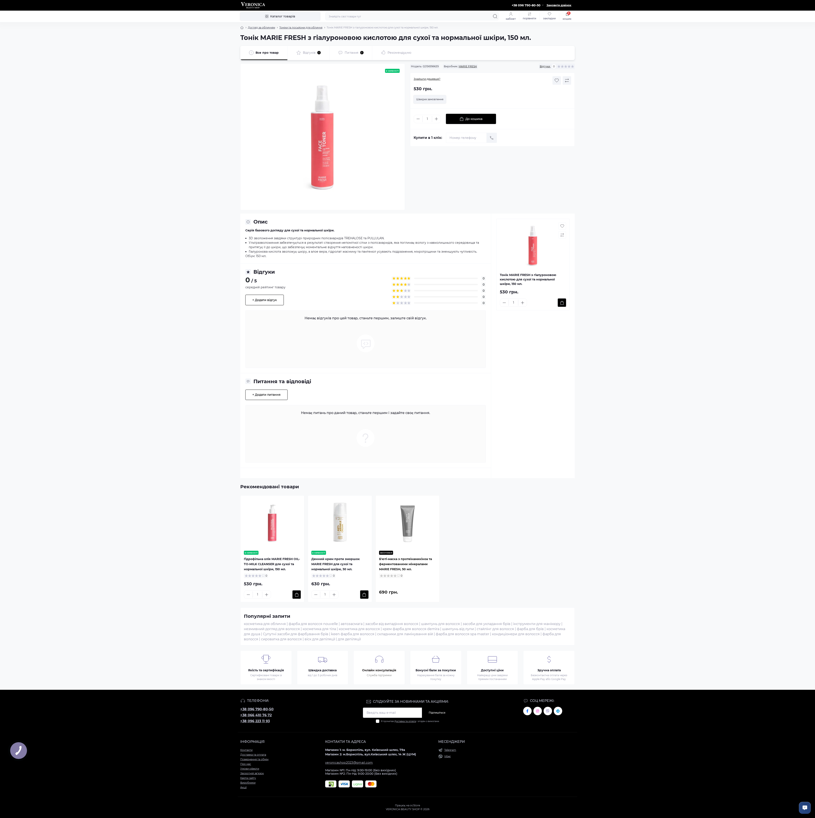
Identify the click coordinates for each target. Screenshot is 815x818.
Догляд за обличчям (261, 27)
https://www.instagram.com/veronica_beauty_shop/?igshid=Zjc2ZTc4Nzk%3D (537, 711)
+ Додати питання (266, 395)
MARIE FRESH (468, 66)
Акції (243, 787)
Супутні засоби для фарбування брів (295, 634)
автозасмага (352, 624)
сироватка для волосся (281, 639)
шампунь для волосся (440, 624)
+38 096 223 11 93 (255, 721)
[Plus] (436, 119)
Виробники (248, 782)
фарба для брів (530, 629)
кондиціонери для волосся (516, 634)
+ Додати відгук (264, 300)
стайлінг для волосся (495, 629)
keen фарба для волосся (352, 634)
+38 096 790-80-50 (257, 709)
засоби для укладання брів (486, 624)
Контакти (246, 750)
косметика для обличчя (265, 624)
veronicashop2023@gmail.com (349, 762)
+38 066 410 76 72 (256, 715)
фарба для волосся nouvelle (313, 624)
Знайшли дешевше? (427, 78)
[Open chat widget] (805, 808)
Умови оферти (249, 768)
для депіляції (349, 639)
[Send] (492, 138)
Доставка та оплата (405, 721)
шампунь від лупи (458, 629)
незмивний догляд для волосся (272, 629)
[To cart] (562, 302)
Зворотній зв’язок (252, 773)
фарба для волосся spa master (462, 634)
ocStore (415, 805)
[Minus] (418, 119)
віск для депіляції (320, 639)
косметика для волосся (359, 629)
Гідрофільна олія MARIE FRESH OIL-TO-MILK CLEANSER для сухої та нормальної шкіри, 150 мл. (272, 564)
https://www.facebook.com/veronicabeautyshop (527, 711)
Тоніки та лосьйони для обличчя (300, 27)
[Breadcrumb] (242, 27)
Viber (447, 756)
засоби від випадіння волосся (391, 624)
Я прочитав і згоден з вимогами (410, 721)
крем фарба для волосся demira (411, 629)
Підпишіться (437, 712)
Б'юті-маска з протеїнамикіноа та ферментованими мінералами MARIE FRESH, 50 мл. (405, 564)
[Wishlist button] (556, 80)
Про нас (245, 764)
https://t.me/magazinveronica (558, 711)
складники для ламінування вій (405, 634)
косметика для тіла (319, 629)
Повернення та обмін (254, 759)
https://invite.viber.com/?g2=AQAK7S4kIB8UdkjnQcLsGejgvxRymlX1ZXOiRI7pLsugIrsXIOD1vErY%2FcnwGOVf (548, 711)
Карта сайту (248, 778)
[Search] (495, 16)
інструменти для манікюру (537, 624)
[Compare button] (567, 80)
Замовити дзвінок (559, 5)
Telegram (450, 750)
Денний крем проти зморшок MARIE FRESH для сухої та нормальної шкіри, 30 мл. (335, 564)
